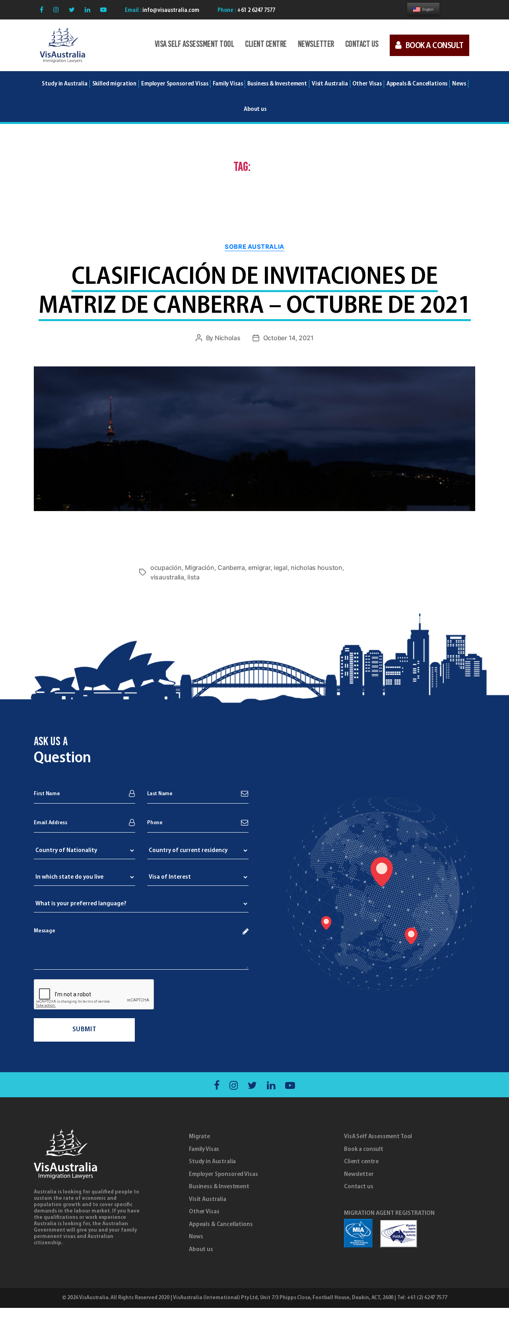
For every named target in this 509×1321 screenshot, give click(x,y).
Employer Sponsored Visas (174, 84)
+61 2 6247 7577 (255, 11)
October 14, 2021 (288, 338)
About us (201, 1249)
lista (193, 577)
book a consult (435, 45)
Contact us (362, 44)
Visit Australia (330, 84)
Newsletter (316, 44)
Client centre (266, 44)
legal (281, 567)
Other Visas (204, 1212)
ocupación (166, 567)
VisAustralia (93, 1298)
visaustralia (167, 577)
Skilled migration (114, 84)
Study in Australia (64, 84)
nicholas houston (316, 567)
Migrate (199, 1136)
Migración (199, 567)
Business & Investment (219, 1186)
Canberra (231, 567)
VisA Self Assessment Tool (194, 44)
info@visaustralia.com (170, 11)
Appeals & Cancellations (221, 1224)
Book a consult (363, 1149)
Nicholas (228, 338)
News (196, 1237)
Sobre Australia (254, 246)
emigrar (259, 567)
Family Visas (204, 1149)
